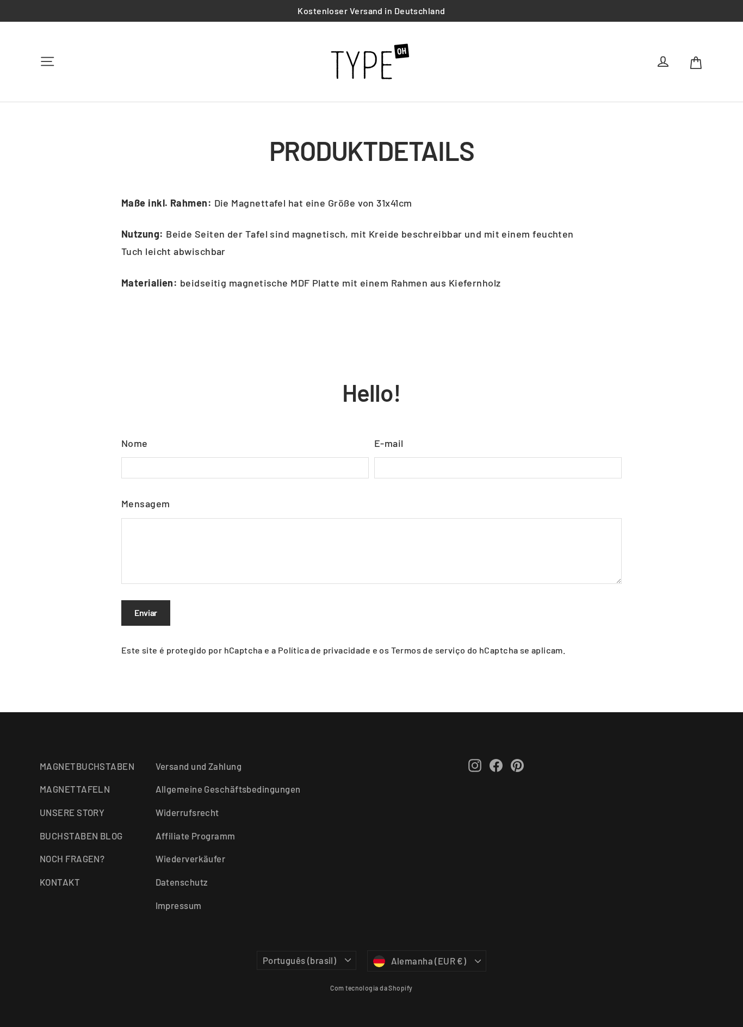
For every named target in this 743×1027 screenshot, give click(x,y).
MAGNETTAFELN (75, 788)
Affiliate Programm (196, 835)
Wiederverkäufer (191, 858)
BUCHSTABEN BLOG (81, 835)
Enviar (145, 612)
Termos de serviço (428, 650)
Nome (134, 443)
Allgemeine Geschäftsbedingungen (228, 788)
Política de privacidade (324, 650)
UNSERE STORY (72, 812)
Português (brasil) (300, 960)
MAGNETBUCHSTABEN (87, 766)
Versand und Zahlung (199, 766)
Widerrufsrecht (187, 812)
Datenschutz (182, 881)
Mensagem (145, 503)
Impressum (179, 905)
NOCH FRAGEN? (72, 858)
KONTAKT (60, 881)
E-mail (389, 443)
